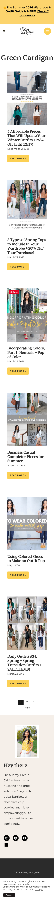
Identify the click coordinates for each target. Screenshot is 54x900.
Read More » (18, 157)
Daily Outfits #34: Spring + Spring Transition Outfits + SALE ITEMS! (24, 663)
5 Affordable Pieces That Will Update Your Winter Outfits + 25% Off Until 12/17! (26, 138)
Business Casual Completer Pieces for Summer (25, 457)
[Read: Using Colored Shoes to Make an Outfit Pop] (27, 523)
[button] (4, 31)
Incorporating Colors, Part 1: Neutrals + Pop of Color (26, 352)
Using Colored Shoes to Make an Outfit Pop (26, 559)
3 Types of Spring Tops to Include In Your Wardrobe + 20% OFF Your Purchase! (26, 246)
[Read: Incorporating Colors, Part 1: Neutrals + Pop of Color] (27, 315)
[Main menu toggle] (47, 31)
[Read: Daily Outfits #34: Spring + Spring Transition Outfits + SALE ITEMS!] (27, 623)
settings (39, 889)
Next (28, 707)
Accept (9, 895)
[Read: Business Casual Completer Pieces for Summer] (27, 419)
